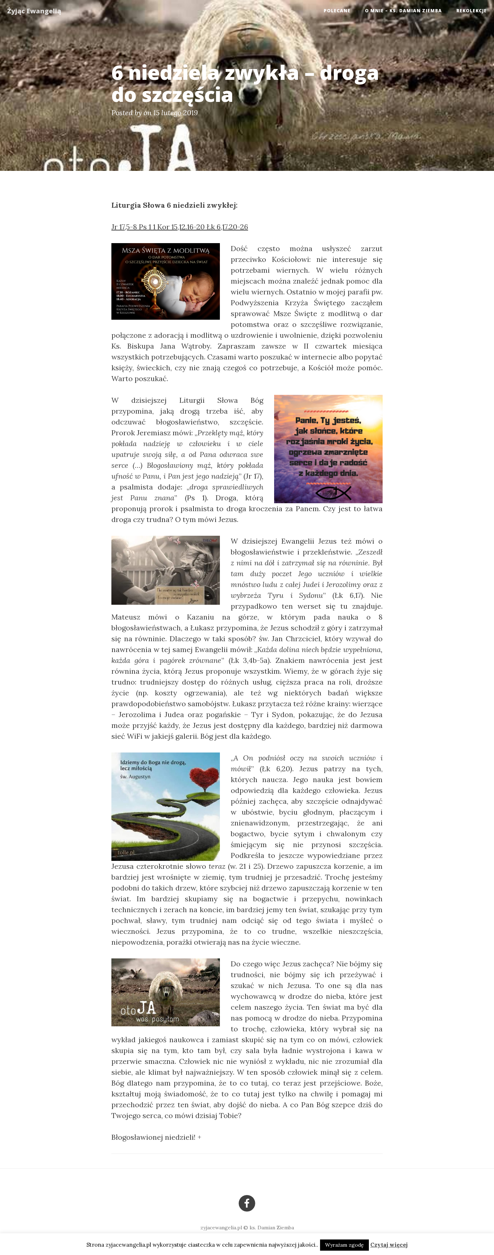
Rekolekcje (471, 11)
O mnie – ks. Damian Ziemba (403, 11)
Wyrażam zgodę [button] (344, 1245)
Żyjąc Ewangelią (34, 11)
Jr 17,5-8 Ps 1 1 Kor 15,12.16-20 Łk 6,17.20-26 (179, 226)
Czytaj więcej (389, 1244)
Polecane (337, 11)
